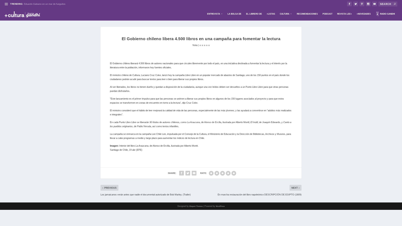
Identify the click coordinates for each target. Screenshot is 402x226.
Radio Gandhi (387, 14)
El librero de (254, 14)
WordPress (220, 206)
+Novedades (364, 14)
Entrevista (213, 14)
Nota (195, 45)
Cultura (284, 14)
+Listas (271, 14)
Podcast (327, 14)
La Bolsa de (234, 14)
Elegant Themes (196, 206)
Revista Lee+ (344, 14)
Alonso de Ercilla (212, 122)
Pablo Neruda (144, 126)
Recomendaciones (307, 14)
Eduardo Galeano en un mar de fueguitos (44, 4)
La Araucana (193, 122)
